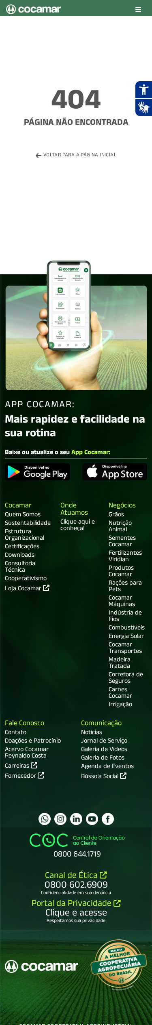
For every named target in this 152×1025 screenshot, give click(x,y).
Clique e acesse (76, 914)
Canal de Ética (72, 876)
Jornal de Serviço (104, 742)
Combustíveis (127, 629)
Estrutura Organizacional (24, 536)
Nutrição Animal (120, 527)
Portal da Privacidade (72, 904)
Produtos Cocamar (121, 572)
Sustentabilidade (28, 524)
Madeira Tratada (120, 664)
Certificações (22, 547)
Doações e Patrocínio (33, 742)
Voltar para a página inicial (79, 155)
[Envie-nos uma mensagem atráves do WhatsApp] (45, 819)
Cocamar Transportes (125, 649)
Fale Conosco (24, 724)
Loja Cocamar (24, 589)
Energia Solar (126, 637)
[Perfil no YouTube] (92, 819)
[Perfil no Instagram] (60, 819)
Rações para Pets (125, 587)
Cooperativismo (26, 579)
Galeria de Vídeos (104, 750)
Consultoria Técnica (20, 568)
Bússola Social (100, 777)
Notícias (91, 733)
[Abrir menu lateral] (138, 10)
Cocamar (18, 506)
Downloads (19, 556)
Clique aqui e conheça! (77, 526)
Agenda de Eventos (107, 767)
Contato (15, 733)
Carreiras (18, 766)
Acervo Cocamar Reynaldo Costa (27, 753)
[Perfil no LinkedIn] (76, 819)
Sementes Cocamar (122, 542)
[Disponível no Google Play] (37, 473)
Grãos (116, 515)
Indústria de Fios (125, 617)
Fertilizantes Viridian (125, 557)
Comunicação (101, 724)
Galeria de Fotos (102, 759)
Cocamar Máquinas (122, 602)
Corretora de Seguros (126, 679)
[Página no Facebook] (108, 819)
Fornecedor (21, 776)
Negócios (122, 506)
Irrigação (120, 705)
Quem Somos (23, 515)
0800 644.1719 (77, 855)
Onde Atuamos (74, 510)
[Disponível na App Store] (115, 473)
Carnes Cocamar (120, 694)
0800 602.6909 (76, 886)
